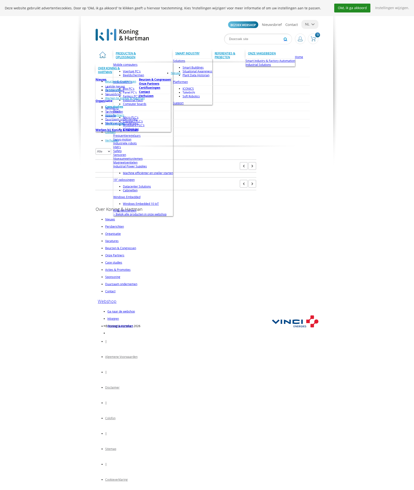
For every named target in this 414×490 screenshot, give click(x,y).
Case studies (114, 107)
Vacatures (112, 241)
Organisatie (113, 90)
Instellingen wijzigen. (392, 8)
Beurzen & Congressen (120, 81)
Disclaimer (112, 387)
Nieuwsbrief (272, 24)
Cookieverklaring (116, 479)
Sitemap (110, 449)
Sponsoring (112, 277)
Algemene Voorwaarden (121, 357)
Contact (291, 24)
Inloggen (113, 318)
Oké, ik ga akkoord (352, 8)
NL (307, 24)
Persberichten (114, 226)
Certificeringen (115, 123)
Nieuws (176, 73)
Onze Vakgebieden (262, 53)
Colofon (110, 418)
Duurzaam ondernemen (121, 284)
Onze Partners (114, 115)
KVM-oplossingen (124, 210)
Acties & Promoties (118, 270)
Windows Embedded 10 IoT (141, 204)
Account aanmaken (120, 326)
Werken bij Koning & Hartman (125, 98)
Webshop (107, 301)
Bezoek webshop (243, 25)
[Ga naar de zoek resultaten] (285, 39)
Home (299, 57)
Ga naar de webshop (121, 311)
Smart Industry (187, 53)
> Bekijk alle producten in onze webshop (140, 214)
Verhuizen (112, 140)
